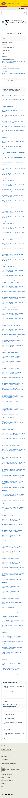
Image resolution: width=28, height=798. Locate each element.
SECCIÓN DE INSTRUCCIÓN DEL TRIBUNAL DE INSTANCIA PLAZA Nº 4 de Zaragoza (13, 292)
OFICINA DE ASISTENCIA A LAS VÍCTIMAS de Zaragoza (12, 642)
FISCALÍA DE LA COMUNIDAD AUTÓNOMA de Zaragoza (12, 603)
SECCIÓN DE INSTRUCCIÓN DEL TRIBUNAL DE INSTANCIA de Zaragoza (13, 271)
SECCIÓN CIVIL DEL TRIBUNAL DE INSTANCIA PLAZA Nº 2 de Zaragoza (13, 179)
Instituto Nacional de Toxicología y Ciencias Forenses (14, 734)
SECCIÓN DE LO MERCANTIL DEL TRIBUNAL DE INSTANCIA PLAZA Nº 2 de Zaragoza (13, 439)
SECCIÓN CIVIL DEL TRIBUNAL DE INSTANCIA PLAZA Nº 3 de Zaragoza (13, 185)
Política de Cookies (5, 786)
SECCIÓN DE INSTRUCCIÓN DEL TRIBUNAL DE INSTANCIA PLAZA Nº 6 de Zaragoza (13, 303)
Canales (3, 752)
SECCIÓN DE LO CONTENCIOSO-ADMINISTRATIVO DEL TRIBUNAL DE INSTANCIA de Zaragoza (13, 390)
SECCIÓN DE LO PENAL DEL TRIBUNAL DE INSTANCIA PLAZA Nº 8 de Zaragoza (12, 557)
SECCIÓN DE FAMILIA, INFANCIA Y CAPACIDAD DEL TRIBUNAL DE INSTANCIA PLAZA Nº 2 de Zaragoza (13, 489)
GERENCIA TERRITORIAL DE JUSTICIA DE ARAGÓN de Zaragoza (12, 105)
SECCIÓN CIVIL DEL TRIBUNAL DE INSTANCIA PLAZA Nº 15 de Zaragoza (13, 233)
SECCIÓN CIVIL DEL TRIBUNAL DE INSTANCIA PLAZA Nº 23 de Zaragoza (13, 265)
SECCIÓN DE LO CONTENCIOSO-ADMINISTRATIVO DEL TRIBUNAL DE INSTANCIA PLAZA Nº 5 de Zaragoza (13, 422)
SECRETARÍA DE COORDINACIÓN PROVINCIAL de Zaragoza (13, 100)
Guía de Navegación (6, 749)
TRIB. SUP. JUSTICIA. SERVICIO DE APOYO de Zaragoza (13, 626)
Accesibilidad (4, 759)
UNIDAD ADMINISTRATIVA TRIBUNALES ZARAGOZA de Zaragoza (11, 653)
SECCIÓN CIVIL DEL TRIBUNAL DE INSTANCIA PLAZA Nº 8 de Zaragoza (13, 201)
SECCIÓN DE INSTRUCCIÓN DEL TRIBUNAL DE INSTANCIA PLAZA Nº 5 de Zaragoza (13, 298)
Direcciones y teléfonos (7, 780)
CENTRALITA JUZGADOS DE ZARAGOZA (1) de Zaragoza (13, 658)
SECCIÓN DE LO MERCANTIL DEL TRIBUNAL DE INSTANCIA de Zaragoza (13, 428)
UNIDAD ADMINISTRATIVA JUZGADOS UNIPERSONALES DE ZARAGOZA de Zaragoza (13, 669)
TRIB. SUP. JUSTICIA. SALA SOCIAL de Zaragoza (13, 126)
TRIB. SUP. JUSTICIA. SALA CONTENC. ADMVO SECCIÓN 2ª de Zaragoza (13, 122)
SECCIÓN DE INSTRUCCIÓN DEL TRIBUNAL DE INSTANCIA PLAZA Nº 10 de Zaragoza (13, 325)
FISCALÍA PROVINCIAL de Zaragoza (10, 68)
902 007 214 (3, 777)
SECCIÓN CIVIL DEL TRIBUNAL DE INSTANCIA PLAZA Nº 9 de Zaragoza (13, 206)
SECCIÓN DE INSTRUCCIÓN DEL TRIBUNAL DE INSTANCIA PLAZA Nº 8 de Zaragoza (13, 314)
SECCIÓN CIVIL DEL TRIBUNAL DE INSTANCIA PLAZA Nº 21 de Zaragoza (13, 260)
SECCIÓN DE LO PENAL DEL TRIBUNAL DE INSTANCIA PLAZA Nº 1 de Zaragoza (12, 520)
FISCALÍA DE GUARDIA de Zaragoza (10, 616)
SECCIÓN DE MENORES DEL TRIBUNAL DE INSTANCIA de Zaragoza (12, 587)
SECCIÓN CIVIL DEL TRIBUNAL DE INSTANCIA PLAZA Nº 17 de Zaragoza (13, 239)
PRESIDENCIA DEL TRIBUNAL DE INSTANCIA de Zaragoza (13, 74)
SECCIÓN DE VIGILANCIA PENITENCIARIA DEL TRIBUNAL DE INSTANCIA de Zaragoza (13, 568)
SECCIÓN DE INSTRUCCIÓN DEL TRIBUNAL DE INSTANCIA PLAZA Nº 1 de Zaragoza (13, 276)
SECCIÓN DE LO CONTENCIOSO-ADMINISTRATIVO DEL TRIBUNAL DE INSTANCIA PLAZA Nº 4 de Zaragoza (13, 416)
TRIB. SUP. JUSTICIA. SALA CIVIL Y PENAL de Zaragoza (12, 111)
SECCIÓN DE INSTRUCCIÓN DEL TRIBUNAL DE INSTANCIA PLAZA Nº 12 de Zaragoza (13, 335)
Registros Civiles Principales (10, 697)
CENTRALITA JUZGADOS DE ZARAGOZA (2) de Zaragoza (13, 664)
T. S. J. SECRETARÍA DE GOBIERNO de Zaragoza (13, 95)
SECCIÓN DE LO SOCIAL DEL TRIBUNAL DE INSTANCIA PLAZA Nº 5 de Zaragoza (12, 367)
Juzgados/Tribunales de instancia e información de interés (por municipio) (12, 692)
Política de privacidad (5, 790)
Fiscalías (6, 701)
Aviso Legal (3, 783)
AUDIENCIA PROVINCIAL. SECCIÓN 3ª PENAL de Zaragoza (13, 153)
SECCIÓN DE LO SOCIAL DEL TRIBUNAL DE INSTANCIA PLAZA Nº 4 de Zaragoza (12, 362)
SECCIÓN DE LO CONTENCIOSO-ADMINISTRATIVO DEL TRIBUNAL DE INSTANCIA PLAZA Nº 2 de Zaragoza (13, 403)
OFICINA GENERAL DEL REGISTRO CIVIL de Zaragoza (12, 55)
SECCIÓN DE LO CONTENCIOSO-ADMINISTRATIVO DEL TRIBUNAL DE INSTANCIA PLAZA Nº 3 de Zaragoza (13, 409)
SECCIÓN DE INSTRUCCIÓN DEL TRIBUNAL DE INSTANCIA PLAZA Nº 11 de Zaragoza (13, 330)
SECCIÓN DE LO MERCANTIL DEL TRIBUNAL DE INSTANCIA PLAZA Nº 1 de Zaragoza (13, 434)
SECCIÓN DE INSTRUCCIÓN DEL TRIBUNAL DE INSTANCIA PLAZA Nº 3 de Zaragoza (13, 287)
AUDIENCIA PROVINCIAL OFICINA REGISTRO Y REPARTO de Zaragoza (13, 621)
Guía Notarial (7, 738)
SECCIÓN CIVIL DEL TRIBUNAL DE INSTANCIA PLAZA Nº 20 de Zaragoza (13, 255)
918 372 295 (9, 777)
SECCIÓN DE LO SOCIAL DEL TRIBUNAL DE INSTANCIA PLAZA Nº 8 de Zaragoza (12, 384)
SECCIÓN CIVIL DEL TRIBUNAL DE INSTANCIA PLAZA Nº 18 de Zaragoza (13, 244)
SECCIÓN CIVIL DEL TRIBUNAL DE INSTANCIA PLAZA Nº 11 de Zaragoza (13, 217)
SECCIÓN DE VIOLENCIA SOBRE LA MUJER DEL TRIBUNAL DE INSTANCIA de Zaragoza (13, 62)
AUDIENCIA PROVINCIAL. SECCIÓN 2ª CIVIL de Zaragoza (13, 131)
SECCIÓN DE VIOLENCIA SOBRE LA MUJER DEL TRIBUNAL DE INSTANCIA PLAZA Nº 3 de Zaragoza (13, 464)
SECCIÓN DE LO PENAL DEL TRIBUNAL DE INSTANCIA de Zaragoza (12, 514)
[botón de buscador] (24, 13)
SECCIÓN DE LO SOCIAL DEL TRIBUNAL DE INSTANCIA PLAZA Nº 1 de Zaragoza (12, 346)
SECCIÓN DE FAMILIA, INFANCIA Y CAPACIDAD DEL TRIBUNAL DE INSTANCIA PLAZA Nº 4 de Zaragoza (13, 502)
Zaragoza (4, 44)
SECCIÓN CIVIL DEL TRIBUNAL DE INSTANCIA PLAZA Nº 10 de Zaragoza (13, 212)
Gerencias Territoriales (9, 718)
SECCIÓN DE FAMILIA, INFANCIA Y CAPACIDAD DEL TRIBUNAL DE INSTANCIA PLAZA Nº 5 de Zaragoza (13, 508)
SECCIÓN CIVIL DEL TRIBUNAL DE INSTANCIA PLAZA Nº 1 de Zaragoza (13, 174)
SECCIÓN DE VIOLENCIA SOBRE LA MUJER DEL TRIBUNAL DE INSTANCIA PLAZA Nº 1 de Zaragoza (13, 450)
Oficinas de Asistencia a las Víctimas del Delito (13, 723)
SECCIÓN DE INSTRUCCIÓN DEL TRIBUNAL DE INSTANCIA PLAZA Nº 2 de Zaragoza (13, 281)
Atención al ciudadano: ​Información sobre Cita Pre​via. (15, 22)
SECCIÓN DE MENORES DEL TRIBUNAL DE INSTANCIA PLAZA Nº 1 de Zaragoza (12, 592)
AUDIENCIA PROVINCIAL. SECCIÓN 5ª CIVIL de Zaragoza (13, 142)
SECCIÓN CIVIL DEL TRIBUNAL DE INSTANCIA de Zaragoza (13, 169)
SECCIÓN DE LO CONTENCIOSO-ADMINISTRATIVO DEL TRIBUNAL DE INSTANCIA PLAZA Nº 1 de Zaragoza (13, 396)
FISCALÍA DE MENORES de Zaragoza (11, 612)
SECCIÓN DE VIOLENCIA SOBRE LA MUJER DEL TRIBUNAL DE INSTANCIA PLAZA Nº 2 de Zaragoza (13, 457)
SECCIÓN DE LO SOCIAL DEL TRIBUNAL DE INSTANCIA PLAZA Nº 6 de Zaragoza (12, 373)
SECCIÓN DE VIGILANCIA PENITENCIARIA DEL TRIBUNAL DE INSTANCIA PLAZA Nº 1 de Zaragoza (13, 574)
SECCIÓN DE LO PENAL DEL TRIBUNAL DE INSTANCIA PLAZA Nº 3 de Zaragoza (12, 531)
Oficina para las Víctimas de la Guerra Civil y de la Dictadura (14, 728)
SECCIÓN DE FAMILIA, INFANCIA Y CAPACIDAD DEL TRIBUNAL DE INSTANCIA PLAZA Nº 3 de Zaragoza (13, 495)
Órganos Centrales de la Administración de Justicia (14, 687)
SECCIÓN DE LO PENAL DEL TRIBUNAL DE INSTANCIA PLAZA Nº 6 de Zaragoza (12, 547)
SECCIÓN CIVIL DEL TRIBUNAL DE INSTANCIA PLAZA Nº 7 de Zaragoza (13, 196)
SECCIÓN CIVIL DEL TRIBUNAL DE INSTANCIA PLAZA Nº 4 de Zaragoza (13, 190)
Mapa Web (4, 746)
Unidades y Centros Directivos (11, 710)
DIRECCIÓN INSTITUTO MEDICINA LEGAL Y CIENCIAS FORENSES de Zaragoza (12, 637)
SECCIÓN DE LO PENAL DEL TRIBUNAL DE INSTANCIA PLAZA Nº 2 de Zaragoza (12, 525)
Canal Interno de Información (8, 763)
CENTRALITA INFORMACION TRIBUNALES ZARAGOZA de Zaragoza (12, 648)
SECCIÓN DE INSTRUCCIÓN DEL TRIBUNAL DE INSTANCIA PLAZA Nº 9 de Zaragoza (13, 319)
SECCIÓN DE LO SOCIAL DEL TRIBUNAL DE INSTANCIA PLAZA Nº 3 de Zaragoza (12, 357)
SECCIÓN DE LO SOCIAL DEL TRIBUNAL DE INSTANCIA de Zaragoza (12, 341)
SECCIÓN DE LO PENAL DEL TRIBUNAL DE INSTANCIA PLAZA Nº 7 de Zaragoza (12, 552)
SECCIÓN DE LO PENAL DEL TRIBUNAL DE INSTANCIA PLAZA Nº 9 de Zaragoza (12, 563)
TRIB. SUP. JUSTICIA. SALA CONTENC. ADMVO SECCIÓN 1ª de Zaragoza (13, 116)
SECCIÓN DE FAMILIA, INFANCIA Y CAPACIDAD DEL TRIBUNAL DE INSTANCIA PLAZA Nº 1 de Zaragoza (13, 482)
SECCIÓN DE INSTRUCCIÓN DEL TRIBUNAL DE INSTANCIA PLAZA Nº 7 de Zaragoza (13, 308)
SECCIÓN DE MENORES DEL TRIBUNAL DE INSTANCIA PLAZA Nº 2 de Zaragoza (12, 597)
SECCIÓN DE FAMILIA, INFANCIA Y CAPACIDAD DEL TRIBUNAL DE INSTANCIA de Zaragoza (13, 476)
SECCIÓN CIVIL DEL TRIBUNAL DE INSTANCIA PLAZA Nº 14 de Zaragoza (13, 228)
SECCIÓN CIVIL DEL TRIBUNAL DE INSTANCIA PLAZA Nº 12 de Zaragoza (13, 222)
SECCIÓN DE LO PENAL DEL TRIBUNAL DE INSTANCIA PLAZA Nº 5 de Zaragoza (12, 541)
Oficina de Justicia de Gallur (8, 84)
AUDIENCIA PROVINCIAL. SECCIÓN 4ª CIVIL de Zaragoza (13, 136)
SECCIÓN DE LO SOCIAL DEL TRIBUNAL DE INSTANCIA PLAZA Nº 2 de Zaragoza (12, 351)
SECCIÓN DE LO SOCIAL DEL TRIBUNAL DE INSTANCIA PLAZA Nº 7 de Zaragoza (12, 378)
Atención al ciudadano (6, 774)
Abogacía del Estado (9, 714)
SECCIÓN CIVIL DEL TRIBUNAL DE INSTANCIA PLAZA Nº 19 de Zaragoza (13, 249)
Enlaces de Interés (5, 756)
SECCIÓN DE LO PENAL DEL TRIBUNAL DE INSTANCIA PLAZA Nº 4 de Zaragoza (12, 536)
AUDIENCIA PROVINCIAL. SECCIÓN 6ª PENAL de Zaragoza (13, 158)
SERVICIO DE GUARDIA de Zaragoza (10, 674)
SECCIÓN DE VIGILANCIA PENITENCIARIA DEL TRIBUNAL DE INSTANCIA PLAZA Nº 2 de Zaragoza (13, 581)
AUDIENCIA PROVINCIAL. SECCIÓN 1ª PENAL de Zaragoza (13, 147)
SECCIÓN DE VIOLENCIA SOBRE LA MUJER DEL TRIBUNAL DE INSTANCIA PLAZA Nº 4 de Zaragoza (13, 470)
